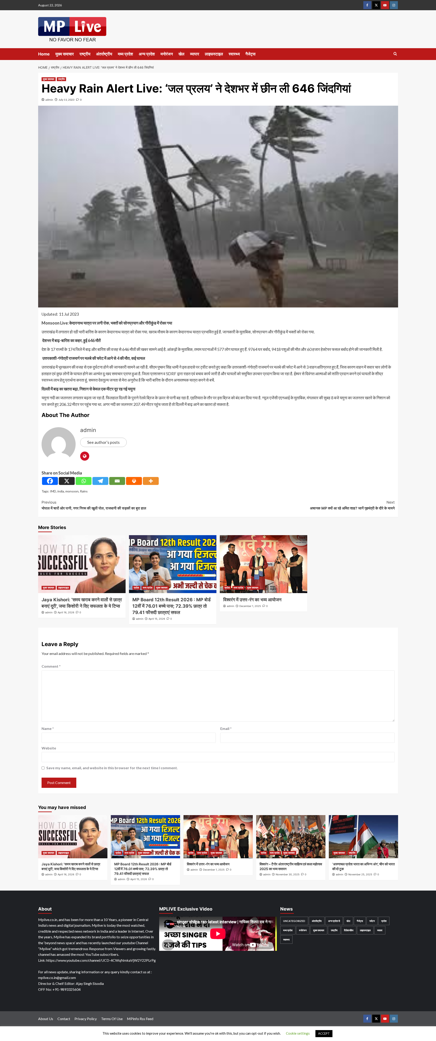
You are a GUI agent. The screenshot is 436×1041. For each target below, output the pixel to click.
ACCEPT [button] (324, 1033)
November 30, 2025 (288, 874)
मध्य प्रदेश (125, 54)
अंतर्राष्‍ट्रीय (104, 54)
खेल (181, 54)
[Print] (134, 481)
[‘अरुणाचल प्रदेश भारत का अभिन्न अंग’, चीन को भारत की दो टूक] (363, 836)
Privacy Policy (85, 1018)
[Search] (395, 54)
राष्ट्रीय (84, 54)
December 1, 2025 (250, 606)
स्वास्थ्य (234, 54)
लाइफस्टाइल (214, 54)
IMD (53, 491)
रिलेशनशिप (348, 930)
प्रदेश (136, 587)
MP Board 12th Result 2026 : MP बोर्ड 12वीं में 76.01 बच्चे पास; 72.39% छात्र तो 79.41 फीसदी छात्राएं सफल (171, 606)
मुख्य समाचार (64, 54)
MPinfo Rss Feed (140, 1018)
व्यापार (194, 54)
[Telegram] (100, 481)
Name (48, 728)
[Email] (117, 481)
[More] (151, 481)
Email (226, 728)
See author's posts (103, 442)
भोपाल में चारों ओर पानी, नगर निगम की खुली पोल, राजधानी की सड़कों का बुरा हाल (94, 505)
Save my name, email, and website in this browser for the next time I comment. (112, 768)
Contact (63, 1018)
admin (49, 99)
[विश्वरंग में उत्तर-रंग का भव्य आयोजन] (263, 564)
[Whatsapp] (84, 481)
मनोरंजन (167, 54)
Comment (51, 666)
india (60, 491)
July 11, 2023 (66, 99)
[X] (67, 481)
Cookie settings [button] (298, 1033)
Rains (84, 491)
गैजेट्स (250, 54)
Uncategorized (294, 920)
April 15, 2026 (157, 618)
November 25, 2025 (360, 874)
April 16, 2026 (66, 612)
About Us (45, 1018)
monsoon (72, 491)
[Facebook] (50, 481)
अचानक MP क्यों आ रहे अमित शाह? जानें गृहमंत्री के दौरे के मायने (352, 505)
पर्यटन (372, 920)
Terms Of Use (112, 1018)
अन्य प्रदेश (147, 54)
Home (44, 54)
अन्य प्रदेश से (334, 920)
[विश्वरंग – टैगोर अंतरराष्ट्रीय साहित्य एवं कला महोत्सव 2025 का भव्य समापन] (290, 836)
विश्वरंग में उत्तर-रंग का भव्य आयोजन (252, 599)
